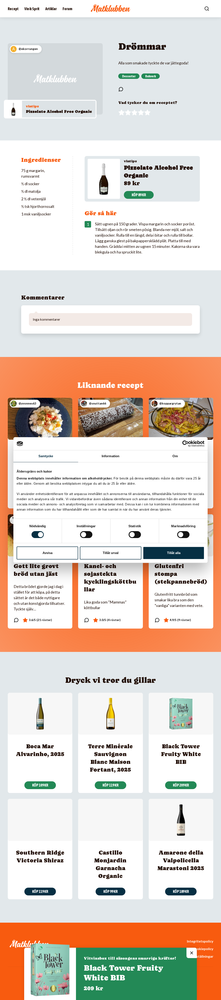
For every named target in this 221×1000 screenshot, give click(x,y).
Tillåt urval (110, 553)
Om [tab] (175, 456)
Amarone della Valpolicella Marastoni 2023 (181, 860)
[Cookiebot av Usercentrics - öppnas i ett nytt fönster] (185, 443)
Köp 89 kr (139, 195)
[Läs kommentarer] (120, 89)
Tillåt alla (173, 553)
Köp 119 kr (110, 785)
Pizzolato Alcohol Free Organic (59, 111)
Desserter (129, 76)
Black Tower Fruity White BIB (181, 754)
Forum (67, 8)
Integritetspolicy (200, 941)
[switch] (86, 534)
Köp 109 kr (40, 785)
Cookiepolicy (203, 949)
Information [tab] (110, 456)
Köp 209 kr (181, 785)
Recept (13, 8)
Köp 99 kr (110, 891)
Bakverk (150, 76)
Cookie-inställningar (197, 956)
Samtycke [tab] (45, 456)
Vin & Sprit (31, 8)
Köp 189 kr (181, 891)
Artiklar (51, 8)
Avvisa (47, 553)
